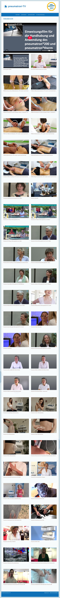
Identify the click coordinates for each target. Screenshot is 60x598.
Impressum (46, 592)
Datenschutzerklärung (54, 592)
